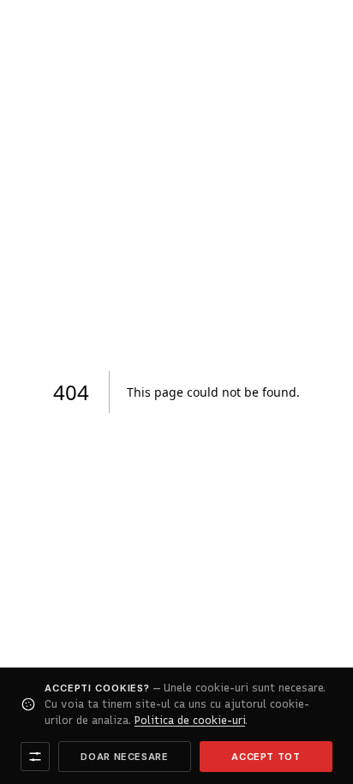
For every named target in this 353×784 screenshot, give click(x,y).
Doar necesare (125, 757)
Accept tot (266, 757)
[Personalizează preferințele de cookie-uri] (35, 756)
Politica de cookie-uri (190, 720)
